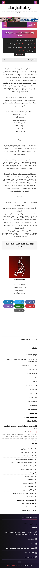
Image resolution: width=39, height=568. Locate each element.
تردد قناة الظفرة (11, 44)
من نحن (32, 543)
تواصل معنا (31, 539)
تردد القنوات (31, 479)
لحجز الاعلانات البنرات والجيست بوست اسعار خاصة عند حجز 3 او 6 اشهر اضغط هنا (19, 360)
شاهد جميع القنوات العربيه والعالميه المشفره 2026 (20, 427)
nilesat (16, 51)
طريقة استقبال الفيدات (28, 510)
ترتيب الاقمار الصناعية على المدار (25, 459)
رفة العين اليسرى (32, 373)
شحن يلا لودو (33, 405)
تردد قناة (20, 44)
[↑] (19, 562)
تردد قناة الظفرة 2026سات (13, 47)
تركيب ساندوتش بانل (31, 385)
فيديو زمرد (34, 381)
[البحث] (3, 2)
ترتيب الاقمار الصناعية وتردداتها (25, 466)
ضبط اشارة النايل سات (28, 503)
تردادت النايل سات (29, 476)
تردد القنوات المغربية (28, 490)
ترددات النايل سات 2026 (30, 524)
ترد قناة (32, 473)
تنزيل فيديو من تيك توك (30, 417)
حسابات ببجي (33, 377)
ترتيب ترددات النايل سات (27, 469)
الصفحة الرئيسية (29, 44)
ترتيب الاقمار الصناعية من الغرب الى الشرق (22, 462)
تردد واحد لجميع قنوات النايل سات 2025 (23, 493)
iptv (22, 51)
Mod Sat (34, 432)
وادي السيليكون (32, 369)
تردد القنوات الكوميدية (28, 486)
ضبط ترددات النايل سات (28, 507)
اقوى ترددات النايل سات (27, 452)
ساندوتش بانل (33, 397)
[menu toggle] (35, 2)
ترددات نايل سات (29, 496)
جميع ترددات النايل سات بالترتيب (25, 500)
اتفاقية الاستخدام (30, 552)
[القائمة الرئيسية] (4, 24)
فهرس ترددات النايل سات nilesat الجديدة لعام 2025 (20, 548)
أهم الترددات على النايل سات (26, 449)
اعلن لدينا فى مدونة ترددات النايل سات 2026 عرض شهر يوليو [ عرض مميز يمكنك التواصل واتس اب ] (20, 534)
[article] (19, 321)
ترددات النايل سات (19, 7)
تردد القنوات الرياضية (28, 483)
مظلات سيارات (33, 389)
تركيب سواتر (33, 393)
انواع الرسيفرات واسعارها (27, 455)
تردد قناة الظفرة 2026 (27, 47)
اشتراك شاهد (33, 413)
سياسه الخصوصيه (30, 557)
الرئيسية (30, 25)
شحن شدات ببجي (32, 401)
